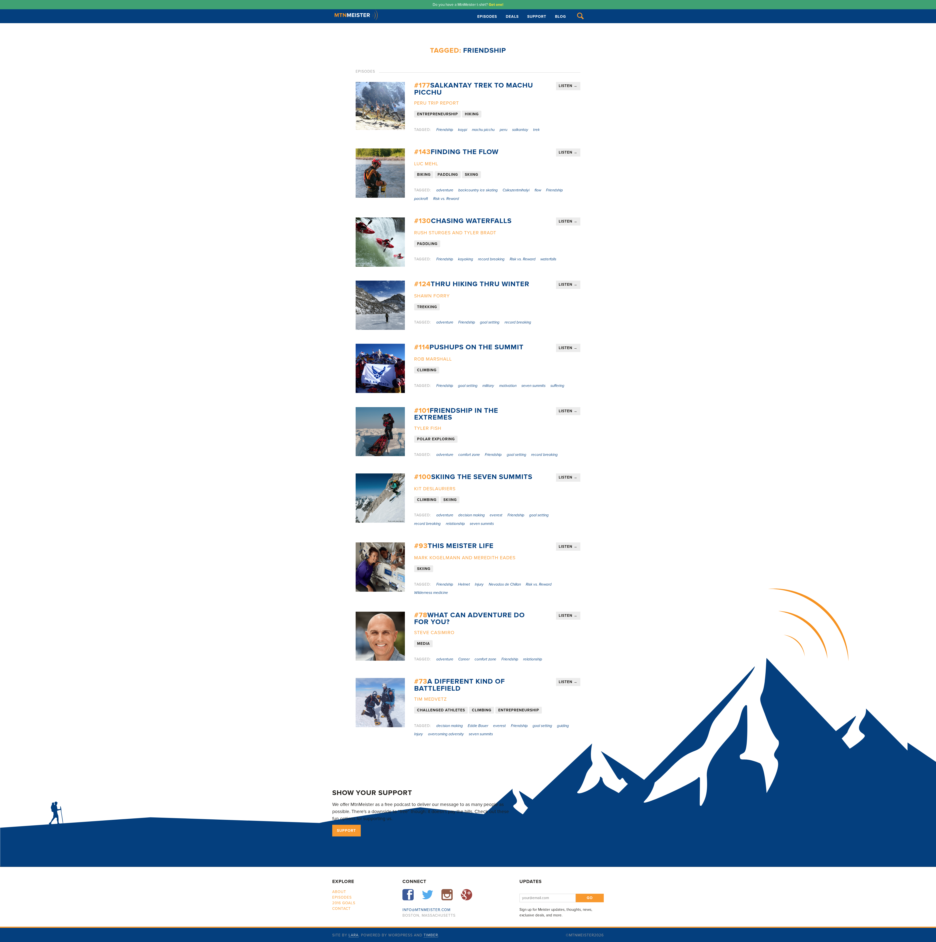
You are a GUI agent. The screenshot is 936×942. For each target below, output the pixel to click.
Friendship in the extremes (456, 414)
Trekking (427, 307)
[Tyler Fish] (380, 431)
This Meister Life (454, 546)
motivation (508, 385)
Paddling (448, 175)
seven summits (533, 385)
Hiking (472, 114)
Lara (354, 935)
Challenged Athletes (441, 710)
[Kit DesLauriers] (380, 498)
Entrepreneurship (437, 114)
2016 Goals (343, 903)
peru (503, 130)
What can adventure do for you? (469, 618)
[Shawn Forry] (380, 305)
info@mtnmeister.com (426, 910)
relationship (455, 523)
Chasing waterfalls (463, 221)
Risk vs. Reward (446, 198)
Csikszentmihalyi (516, 190)
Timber (431, 935)
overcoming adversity (446, 734)
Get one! (496, 4)
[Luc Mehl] (380, 173)
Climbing (427, 370)
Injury (479, 584)
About (339, 892)
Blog (560, 16)
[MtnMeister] (356, 19)
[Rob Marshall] (380, 368)
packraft (421, 198)
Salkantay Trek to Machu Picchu (473, 89)
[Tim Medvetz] (380, 702)
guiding (563, 726)
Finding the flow (456, 152)
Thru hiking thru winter (471, 284)
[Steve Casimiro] (380, 636)
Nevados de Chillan (505, 584)
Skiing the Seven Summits (473, 477)
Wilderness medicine (431, 592)
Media (423, 643)
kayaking (465, 259)
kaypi (462, 130)
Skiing (471, 175)
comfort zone (469, 454)
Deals (512, 16)
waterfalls (548, 259)
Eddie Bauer (478, 726)
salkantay (520, 130)
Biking (424, 175)
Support (536, 16)
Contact (341, 908)
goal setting (489, 322)
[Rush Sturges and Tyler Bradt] (380, 242)
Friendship (444, 130)
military (488, 385)
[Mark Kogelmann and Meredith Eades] (380, 567)
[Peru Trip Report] (380, 106)
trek (536, 130)
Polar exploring (436, 439)
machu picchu (483, 130)
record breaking (491, 259)
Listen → (568, 86)
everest (496, 515)
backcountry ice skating (478, 190)
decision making (471, 515)
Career (464, 659)
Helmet (464, 584)
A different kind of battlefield (459, 685)
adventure (444, 190)
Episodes (487, 16)
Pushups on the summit (469, 347)
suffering (557, 385)
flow (538, 190)
